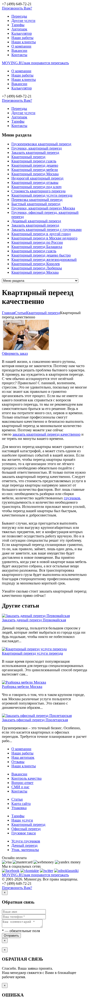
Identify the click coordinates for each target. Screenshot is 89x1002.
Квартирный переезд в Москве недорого (44, 238)
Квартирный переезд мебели (34, 170)
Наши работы (22, 38)
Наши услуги (22, 820)
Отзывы (17, 762)
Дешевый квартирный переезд (36, 221)
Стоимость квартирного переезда (38, 191)
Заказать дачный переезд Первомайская (34, 620)
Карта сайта (21, 804)
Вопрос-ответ (22, 783)
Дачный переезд (24, 845)
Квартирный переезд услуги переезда (41, 195)
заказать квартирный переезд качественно (46, 434)
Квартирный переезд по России (37, 242)
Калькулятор (21, 33)
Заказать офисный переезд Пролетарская (35, 720)
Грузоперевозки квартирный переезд (41, 144)
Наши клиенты (23, 42)
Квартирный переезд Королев (35, 264)
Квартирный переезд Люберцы (36, 268)
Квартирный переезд (28, 157)
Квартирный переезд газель (33, 161)
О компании (21, 46)
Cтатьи (20, 313)
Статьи (17, 799)
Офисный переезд (26, 829)
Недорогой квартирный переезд (37, 178)
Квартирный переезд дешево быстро (41, 255)
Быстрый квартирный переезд (35, 204)
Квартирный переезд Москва (35, 174)
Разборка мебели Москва (22, 687)
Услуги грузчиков (25, 841)
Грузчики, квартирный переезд (36, 148)
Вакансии (19, 51)
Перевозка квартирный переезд (36, 200)
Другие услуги (23, 21)
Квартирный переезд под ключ (36, 187)
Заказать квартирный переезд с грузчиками (46, 230)
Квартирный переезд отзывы (34, 182)
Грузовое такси (23, 833)
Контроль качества (26, 778)
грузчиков (72, 498)
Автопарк (19, 29)
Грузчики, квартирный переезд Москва (43, 208)
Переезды (19, 16)
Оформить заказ (15, 353)
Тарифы (17, 25)
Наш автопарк (22, 757)
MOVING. (35, 63)
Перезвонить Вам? (17, 8)
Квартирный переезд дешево (34, 165)
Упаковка (19, 808)
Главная (8, 313)
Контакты (19, 55)
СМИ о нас (20, 787)
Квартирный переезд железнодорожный (44, 260)
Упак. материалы (25, 850)
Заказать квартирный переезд (35, 153)
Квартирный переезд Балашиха (36, 247)
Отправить (11, 935)
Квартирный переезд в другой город (41, 234)
